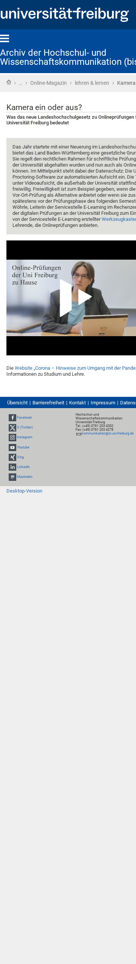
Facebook (24, 417)
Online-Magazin (48, 83)
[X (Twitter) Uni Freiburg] (12, 427)
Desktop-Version (24, 491)
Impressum (103, 402)
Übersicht (17, 402)
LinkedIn (23, 467)
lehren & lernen (92, 83)
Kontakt (77, 402)
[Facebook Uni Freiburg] (12, 417)
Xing (20, 457)
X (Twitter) (25, 427)
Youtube (23, 447)
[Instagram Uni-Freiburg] (12, 437)
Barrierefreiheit (48, 402)
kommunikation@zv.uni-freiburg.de (108, 433)
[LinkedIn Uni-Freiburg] (12, 467)
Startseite (8, 82)
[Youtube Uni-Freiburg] (12, 447)
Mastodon (24, 477)
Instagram (24, 437)
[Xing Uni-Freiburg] (12, 457)
